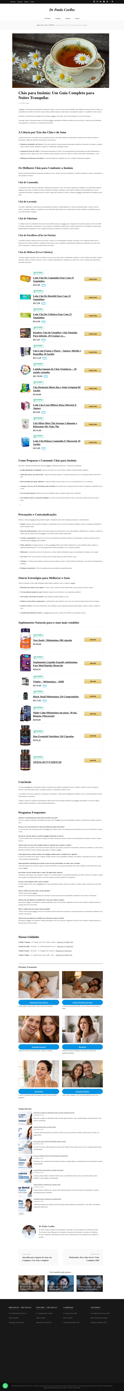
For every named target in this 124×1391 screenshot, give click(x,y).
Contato (32, 1)
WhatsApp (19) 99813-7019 (65, 942)
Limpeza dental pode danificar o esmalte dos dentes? (48, 1170)
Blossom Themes (48, 1387)
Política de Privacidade (74, 1387)
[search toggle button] (112, 1)
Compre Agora (93, 279)
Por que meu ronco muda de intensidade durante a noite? (49, 1141)
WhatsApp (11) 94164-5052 (65, 946)
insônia (22, 109)
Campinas (19, 1)
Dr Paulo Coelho (62, 10)
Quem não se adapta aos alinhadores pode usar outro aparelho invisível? (54, 1112)
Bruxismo (82, 1047)
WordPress (65, 1387)
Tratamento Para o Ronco (39, 1002)
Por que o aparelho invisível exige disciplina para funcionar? (50, 1156)
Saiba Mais (93, 639)
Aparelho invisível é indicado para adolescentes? (47, 1199)
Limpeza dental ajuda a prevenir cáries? (44, 1127)
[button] (5, 1385)
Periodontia (39, 1091)
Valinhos (26, 1)
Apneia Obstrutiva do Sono (83, 1002)
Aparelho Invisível (39, 1047)
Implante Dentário (82, 1091)
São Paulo (12, 1)
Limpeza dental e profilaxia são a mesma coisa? (47, 1184)
